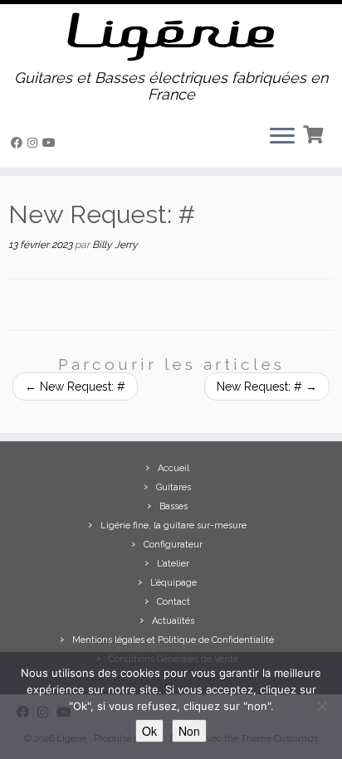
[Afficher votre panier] (315, 133)
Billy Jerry (115, 245)
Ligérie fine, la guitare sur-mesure (173, 525)
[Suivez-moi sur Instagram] (34, 142)
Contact (173, 601)
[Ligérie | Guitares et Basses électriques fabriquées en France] (171, 36)
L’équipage (173, 582)
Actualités (173, 620)
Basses (173, 506)
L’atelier (173, 563)
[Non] (321, 706)
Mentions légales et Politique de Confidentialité (173, 640)
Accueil (173, 468)
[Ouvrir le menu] (282, 137)
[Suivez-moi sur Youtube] (51, 142)
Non (189, 731)
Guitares (173, 487)
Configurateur (173, 544)
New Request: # (75, 386)
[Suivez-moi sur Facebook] (19, 142)
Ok (149, 731)
